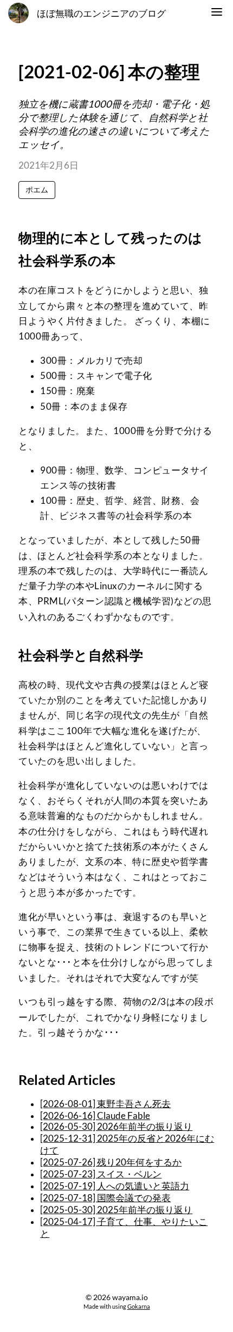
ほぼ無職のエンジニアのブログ (101, 13)
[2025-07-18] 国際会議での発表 (105, 1198)
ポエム (36, 189)
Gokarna (138, 1306)
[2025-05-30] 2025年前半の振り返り (116, 1209)
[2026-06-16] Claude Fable (95, 1115)
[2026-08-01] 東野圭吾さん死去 (105, 1103)
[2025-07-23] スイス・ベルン (100, 1174)
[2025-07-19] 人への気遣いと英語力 (114, 1186)
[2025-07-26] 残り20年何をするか (111, 1162)
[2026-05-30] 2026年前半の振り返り (116, 1126)
